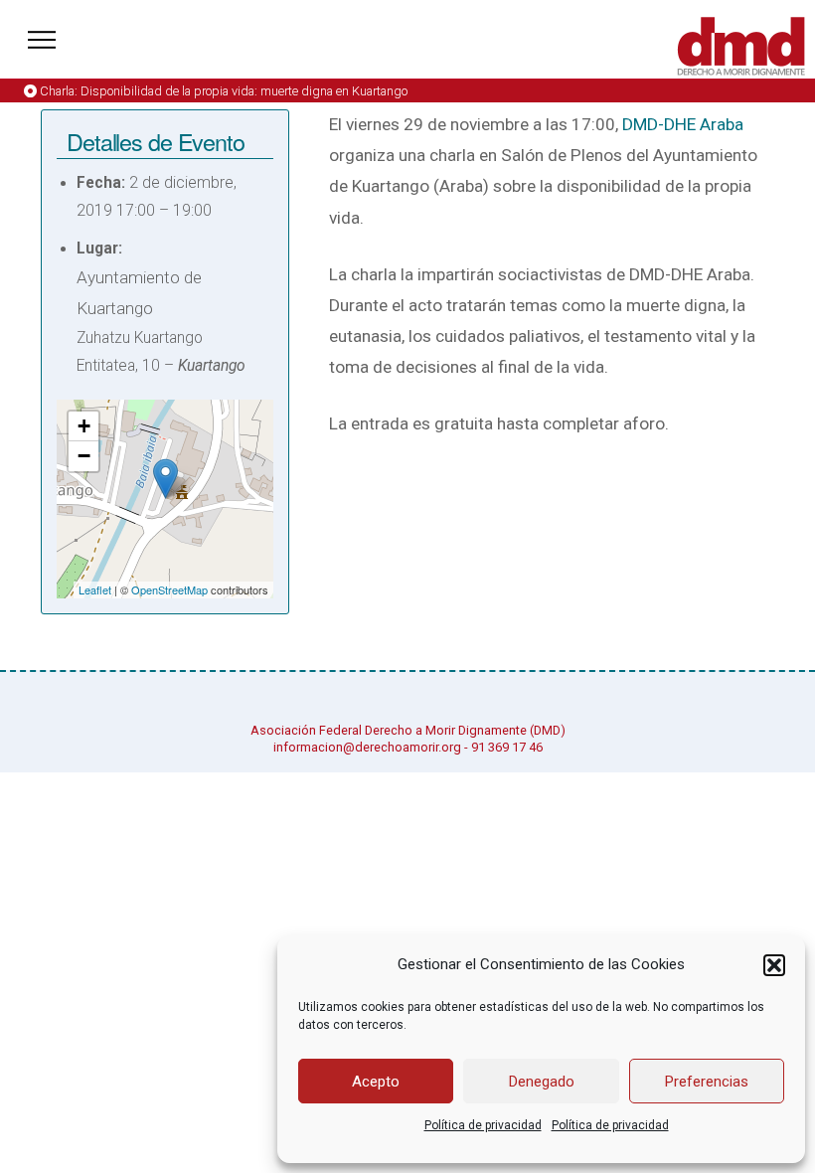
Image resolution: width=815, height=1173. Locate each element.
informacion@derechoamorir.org (367, 747)
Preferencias (706, 1081)
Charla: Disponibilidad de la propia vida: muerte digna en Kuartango (224, 91)
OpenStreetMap (169, 589)
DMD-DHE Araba (682, 124)
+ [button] (84, 426)
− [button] (84, 455)
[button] (774, 965)
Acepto (376, 1081)
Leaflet (95, 589)
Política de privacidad (483, 1125)
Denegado (541, 1081)
